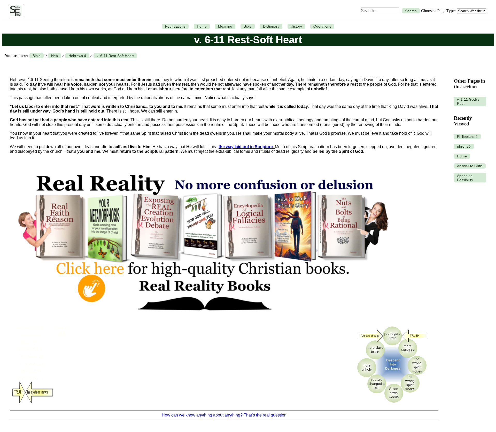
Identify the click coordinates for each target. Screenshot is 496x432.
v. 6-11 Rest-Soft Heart (115, 56)
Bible (248, 26)
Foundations (175, 26)
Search (411, 11)
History (296, 26)
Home (202, 26)
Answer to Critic (470, 166)
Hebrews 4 (77, 56)
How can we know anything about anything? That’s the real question (224, 415)
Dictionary (271, 26)
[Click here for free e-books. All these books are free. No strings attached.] (203, 319)
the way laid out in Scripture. (247, 147)
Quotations (322, 26)
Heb (54, 56)
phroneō (464, 146)
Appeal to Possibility (465, 178)
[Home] (15, 11)
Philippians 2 (467, 136)
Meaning (225, 26)
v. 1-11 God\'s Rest (468, 101)
